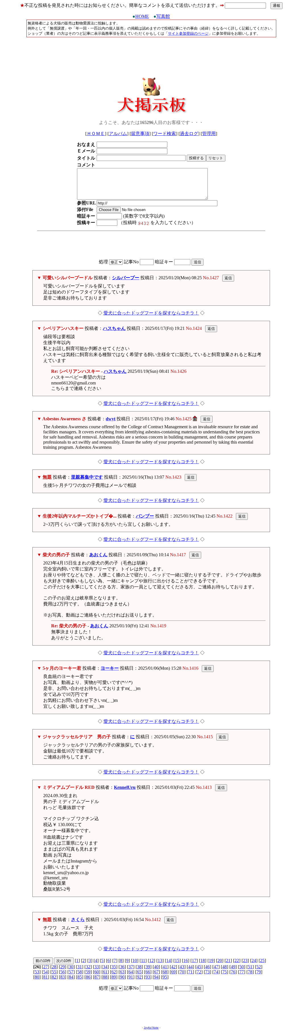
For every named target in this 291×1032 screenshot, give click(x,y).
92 (139, 977)
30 (71, 966)
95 (165, 977)
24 (253, 960)
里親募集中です (87, 477)
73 (207, 971)
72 (199, 971)
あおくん (98, 554)
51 (250, 966)
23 (245, 960)
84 (71, 977)
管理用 (209, 133)
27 (45, 966)
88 (105, 977)
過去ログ (189, 133)
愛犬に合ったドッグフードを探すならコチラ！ (151, 313)
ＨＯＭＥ (96, 133)
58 (79, 971)
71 (190, 971)
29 (62, 966)
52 (258, 966)
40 (156, 966)
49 (233, 966)
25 (262, 960)
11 (143, 960)
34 (105, 966)
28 (54, 966)
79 (258, 971)
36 (122, 966)
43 (182, 966)
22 (236, 960)
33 (96, 966)
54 (45, 971)
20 (219, 960)
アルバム (118, 133)
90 (122, 977)
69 (173, 971)
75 (224, 971)
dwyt (110, 418)
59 (88, 971)
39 (148, 966)
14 (168, 960)
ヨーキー (110, 668)
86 (88, 977)
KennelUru (125, 787)
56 (62, 971)
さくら (78, 919)
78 (250, 971)
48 (224, 966)
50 (241, 966)
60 (96, 971)
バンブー (145, 516)
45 (199, 966)
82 (54, 977)
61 (105, 971)
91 (130, 977)
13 (160, 960)
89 (113, 977)
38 (139, 966)
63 (122, 971)
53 (37, 971)
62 (113, 971)
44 (190, 966)
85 (79, 977)
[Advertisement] (151, 55)
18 (202, 960)
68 (165, 971)
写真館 (163, 16)
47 (216, 966)
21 (228, 960)
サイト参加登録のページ (188, 33)
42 (173, 966)
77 (241, 971)
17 (194, 960)
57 (71, 971)
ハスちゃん (114, 328)
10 (134, 960)
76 (233, 971)
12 (151, 960)
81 (45, 977)
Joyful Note (151, 1027)
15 (177, 960)
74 (216, 971)
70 (182, 971)
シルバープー (125, 277)
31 (79, 966)
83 (62, 977)
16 (185, 960)
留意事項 (140, 133)
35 (113, 966)
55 (54, 971)
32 (88, 966)
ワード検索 (164, 133)
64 (130, 971)
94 (156, 977)
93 (148, 977)
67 (156, 971)
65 (139, 971)
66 (148, 971)
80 (37, 977)
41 (165, 966)
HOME (142, 16)
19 (211, 960)
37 (130, 966)
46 (207, 966)
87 (96, 977)
